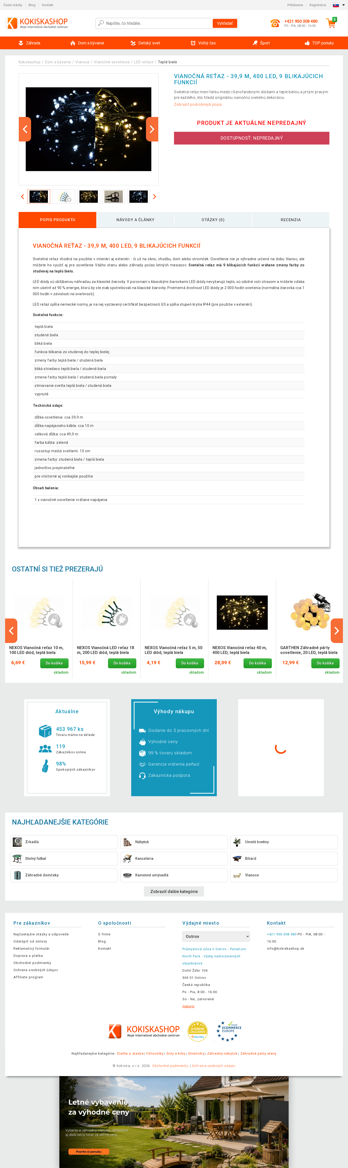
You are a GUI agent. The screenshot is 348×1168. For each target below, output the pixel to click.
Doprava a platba (28, 956)
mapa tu (188, 1006)
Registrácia (318, 5)
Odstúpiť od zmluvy (30, 941)
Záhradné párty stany (258, 1053)
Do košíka (54, 663)
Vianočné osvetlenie (112, 62)
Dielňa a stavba (130, 1053)
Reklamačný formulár (32, 948)
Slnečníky (196, 1053)
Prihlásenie (295, 5)
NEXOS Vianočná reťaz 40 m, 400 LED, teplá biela (239, 650)
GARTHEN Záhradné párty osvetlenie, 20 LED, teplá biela (309, 650)
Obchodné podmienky (32, 963)
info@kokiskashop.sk (286, 948)
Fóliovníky (155, 1053)
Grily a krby (175, 1053)
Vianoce (82, 62)
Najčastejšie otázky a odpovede (41, 934)
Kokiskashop (30, 62)
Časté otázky (12, 5)
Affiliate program (28, 977)
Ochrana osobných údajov (36, 970)
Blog (32, 5)
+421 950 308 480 (282, 934)
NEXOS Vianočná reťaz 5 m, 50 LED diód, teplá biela (173, 650)
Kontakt (47, 5)
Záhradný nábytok (222, 1053)
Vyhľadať (225, 23)
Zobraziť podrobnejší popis (198, 104)
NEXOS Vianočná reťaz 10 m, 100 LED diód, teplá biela (36, 650)
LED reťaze (144, 62)
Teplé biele (167, 62)
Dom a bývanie (58, 62)
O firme (104, 934)
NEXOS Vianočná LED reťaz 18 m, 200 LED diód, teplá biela (105, 650)
